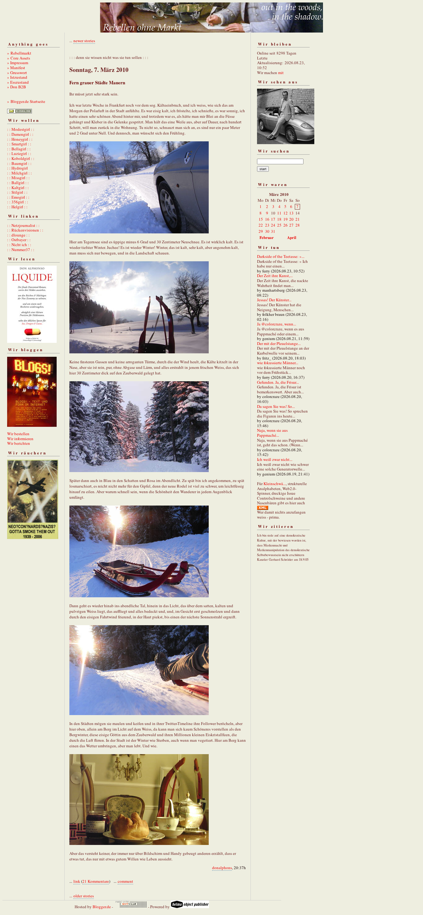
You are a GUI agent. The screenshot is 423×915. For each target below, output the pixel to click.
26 (285, 225)
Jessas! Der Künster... (274, 300)
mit (281, 72)
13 (291, 213)
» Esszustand (18, 82)
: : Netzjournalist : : (23, 225)
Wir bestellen (18, 433)
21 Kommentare (95, 881)
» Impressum (17, 62)
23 (267, 225)
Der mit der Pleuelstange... (279, 343)
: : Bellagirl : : (19, 149)
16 (267, 219)
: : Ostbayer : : (19, 239)
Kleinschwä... (275, 483)
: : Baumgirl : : (19, 163)
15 (261, 219)
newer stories (84, 40)
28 (297, 225)
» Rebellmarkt (19, 53)
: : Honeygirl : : (20, 139)
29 (261, 231)
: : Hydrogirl (17, 168)
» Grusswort (17, 72)
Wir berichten (18, 443)
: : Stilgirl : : (17, 192)
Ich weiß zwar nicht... (274, 459)
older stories (83, 896)
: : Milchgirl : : (19, 173)
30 (267, 231)
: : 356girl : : (17, 202)
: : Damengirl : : (20, 134)
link (76, 881)
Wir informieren (20, 438)
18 (279, 219)
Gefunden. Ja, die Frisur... (278, 382)
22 (261, 225)
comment (125, 881)
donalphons (222, 867)
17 (273, 219)
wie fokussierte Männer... (277, 362)
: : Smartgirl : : (19, 144)
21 (297, 219)
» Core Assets (18, 58)
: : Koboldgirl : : (20, 158)
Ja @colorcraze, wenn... (276, 324)
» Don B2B (16, 87)
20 (291, 219)
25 (279, 225)
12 (285, 213)
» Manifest (16, 67)
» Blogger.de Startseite (26, 101)
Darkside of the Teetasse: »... (280, 256)
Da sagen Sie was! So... (276, 406)
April (291, 237)
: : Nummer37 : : (20, 249)
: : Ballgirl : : (18, 182)
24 (273, 225)
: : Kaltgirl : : (18, 187)
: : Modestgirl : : (20, 129)
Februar (266, 237)
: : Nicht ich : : (19, 244)
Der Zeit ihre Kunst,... (275, 275)
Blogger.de (102, 906)
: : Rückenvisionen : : (25, 230)
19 (285, 219)
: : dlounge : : (18, 235)
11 (279, 213)
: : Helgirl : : (17, 207)
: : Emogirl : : (18, 197)
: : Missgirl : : (18, 177)
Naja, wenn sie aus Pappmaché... (272, 432)
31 (273, 231)
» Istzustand (17, 77)
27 (291, 225)
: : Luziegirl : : (19, 153)
